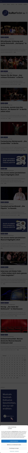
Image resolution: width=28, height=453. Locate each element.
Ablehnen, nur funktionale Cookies (14, 444)
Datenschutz (12, 451)
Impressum (17, 451)
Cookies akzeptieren (14, 441)
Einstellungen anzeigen (14, 448)
